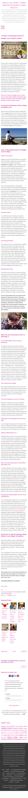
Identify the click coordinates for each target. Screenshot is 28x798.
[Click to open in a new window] (10, 676)
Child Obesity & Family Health (16, 778)
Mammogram (21, 733)
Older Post (24, 651)
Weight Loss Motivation (14, 739)
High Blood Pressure (6, 730)
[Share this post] (13, 595)
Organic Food (6, 735)
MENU (2, 28)
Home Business (14, 730)
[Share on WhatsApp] (12, 595)
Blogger (19, 787)
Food (17, 726)
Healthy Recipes (9, 774)
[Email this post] (10, 595)
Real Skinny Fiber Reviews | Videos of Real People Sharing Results (13, 637)
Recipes (21, 735)
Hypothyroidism (10, 733)
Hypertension (4, 733)
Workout (24, 739)
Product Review (14, 735)
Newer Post (4, 651)
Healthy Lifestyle (17, 728)
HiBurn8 (25, 728)
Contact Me (17, 781)
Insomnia (16, 733)
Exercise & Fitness (5, 778)
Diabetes (3, 726)
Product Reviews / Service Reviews (16, 780)
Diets (7, 726)
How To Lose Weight (21, 732)
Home (14, 651)
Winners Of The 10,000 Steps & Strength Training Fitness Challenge (13, 616)
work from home (19, 510)
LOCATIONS (11, 781)
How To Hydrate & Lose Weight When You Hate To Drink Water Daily (21, 616)
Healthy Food (6, 728)
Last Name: (8, 698)
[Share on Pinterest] (8, 595)
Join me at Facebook (6, 592)
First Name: (8, 694)
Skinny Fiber (12, 737)
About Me (8, 769)
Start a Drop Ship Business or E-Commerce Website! (13, 776)
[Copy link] (15, 595)
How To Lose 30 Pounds (9, 732)
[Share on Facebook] (5, 595)
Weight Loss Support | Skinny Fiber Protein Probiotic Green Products (14, 5)
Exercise (12, 726)
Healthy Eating (23, 726)
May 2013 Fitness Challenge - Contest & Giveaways (4, 614)
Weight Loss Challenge (11, 773)
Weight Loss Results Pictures (19, 774)
